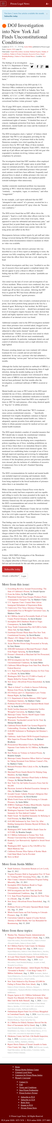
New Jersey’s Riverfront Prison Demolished (25, 681)
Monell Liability (29, 979)
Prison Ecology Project (28, 1093)
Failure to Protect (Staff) (28, 943)
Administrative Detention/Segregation (20, 954)
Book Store (25, 1102)
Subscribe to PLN (28, 1097)
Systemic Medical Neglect (32, 51)
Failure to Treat (12, 1017)
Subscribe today (11, 16)
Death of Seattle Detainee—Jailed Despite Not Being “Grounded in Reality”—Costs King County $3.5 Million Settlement (28, 970)
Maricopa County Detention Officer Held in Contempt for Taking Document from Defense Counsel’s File (29, 759)
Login (23, 576)
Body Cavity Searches (25, 1017)
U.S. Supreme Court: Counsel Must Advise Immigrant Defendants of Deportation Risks (25, 603)
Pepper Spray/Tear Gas (28, 1020)
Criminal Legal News (23, 1072)
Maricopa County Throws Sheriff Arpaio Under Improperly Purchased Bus (26, 716)
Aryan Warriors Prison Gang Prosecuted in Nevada (28, 643)
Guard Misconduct (16, 51)
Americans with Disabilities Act (35, 1028)
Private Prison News (29, 1108)
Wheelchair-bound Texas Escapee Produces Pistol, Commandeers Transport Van (27, 598)
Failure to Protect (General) (19, 54)
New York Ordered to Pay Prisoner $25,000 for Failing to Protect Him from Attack (26, 982)
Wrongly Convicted (22, 1077)
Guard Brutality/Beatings (24, 962)
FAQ (21, 1084)
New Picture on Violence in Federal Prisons (25, 752)
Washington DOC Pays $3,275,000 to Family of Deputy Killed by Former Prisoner (26, 677)
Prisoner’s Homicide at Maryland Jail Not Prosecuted (28, 654)
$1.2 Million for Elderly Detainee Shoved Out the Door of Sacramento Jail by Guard (27, 1023)
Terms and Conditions (27, 1087)
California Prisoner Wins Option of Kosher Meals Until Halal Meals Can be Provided (27, 852)
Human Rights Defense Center (27, 1069)
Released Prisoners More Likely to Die (23, 766)
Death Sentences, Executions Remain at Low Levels (28, 868)
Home (17, 1067)
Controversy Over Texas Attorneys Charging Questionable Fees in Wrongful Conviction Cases (27, 609)
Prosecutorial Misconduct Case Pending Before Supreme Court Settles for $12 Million (26, 746)
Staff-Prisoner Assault (41, 1047)
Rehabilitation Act (13, 1031)
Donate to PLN (27, 1105)
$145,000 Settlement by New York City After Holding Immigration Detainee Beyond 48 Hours (27, 822)
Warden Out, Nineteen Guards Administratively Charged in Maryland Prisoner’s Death (26, 936)
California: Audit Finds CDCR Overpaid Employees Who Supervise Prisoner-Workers (28, 737)
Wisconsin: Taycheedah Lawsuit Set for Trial (25, 720)
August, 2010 (10, 49)
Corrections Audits (25, 1039)
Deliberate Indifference (40, 954)
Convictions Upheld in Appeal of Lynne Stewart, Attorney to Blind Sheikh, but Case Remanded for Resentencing (27, 920)
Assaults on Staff (39, 962)
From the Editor (14, 594)
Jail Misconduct (26, 1050)
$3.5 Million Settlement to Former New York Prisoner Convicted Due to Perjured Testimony (26, 836)
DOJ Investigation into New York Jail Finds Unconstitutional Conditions (25, 661)
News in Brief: (13, 856)
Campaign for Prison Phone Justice (28, 1075)
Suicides (45, 951)
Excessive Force (34, 54)
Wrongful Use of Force (15, 965)
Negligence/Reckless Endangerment (30, 990)
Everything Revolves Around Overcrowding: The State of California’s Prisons (27, 590)
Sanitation (24, 1042)
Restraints (38, 973)
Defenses (29, 987)
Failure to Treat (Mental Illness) (25, 56)
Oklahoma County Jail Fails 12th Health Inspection (28, 1036)
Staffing (17, 1042)
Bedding (31, 1042)
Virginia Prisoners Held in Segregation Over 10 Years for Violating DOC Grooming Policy (29, 875)
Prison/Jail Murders (27, 940)
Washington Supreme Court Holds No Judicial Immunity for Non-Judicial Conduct (26, 811)
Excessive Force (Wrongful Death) (32, 976)
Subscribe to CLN (28, 1099)
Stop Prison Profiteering (28, 1090)
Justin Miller (28, 47)
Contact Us (23, 1082)
